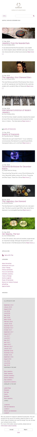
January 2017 (8, 348)
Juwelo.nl (6, 408)
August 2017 (7, 334)
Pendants (6, 390)
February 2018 (8, 321)
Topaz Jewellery (8, 373)
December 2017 (8, 325)
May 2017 (7, 340)
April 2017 (7, 342)
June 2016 (7, 363)
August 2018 (7, 309)
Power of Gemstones (7, 280)
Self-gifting (5, 284)
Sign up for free (9, 255)
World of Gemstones (18, 5)
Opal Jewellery (8, 379)
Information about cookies (8, 425)
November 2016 (8, 352)
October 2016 (8, 355)
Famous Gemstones (7, 269)
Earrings (6, 392)
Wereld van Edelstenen (10, 411)
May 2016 (7, 365)
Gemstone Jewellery (7, 274)
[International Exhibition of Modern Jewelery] (18, 107)
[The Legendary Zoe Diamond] (18, 198)
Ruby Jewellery (8, 371)
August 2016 (7, 359)
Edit (18, 432)
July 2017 (7, 336)
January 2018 (8, 323)
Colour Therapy (6, 267)
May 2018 (7, 315)
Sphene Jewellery (9, 377)
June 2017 (7, 338)
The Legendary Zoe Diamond (14, 201)
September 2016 (8, 357)
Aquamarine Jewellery (10, 381)
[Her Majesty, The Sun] (18, 231)
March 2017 (7, 344)
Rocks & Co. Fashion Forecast (10, 282)
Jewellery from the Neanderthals (16, 43)
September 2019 (8, 305)
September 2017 (8, 332)
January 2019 (8, 307)
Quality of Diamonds (10, 134)
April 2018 (7, 317)
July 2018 (7, 311)
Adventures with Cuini (8, 265)
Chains (6, 394)
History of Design (7, 276)
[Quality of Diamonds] (9, 129)
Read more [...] (26, 121)
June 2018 (7, 313)
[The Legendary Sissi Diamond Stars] (18, 74)
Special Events (6, 286)
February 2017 (8, 346)
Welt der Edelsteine (9, 406)
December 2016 (8, 350)
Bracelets (6, 396)
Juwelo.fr (6, 413)
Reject (25, 429)
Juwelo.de (7, 404)
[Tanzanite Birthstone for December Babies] (18, 163)
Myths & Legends (6, 278)
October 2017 (8, 330)
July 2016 (7, 361)
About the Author (7, 263)
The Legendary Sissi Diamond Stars (16, 77)
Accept (11, 429)
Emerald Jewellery (9, 375)
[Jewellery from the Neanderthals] (18, 40)
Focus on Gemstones (7, 271)
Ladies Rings (7, 388)
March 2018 (7, 319)
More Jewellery (8, 398)
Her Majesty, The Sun (11, 234)
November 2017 (8, 328)
